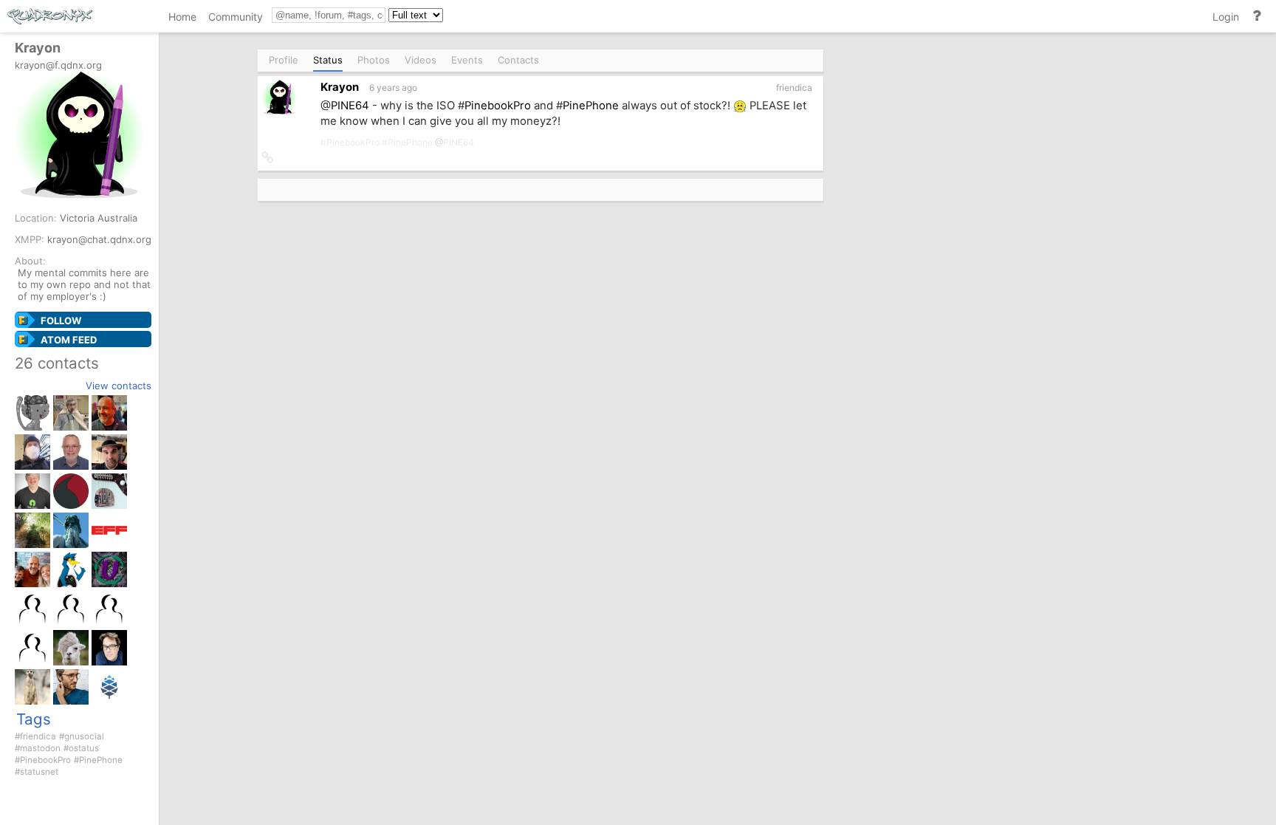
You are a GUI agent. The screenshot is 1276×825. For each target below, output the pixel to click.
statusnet (39, 772)
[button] (267, 158)
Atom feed (69, 340)
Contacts (518, 60)
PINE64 (350, 105)
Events (467, 60)
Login (1225, 16)
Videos (420, 60)
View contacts (118, 385)
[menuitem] (182, 19)
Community (235, 16)
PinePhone (101, 760)
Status (328, 60)
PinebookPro (45, 760)
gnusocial (84, 736)
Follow (61, 320)
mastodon (40, 748)
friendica (38, 736)
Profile (283, 60)
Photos (373, 60)
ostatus (84, 748)
